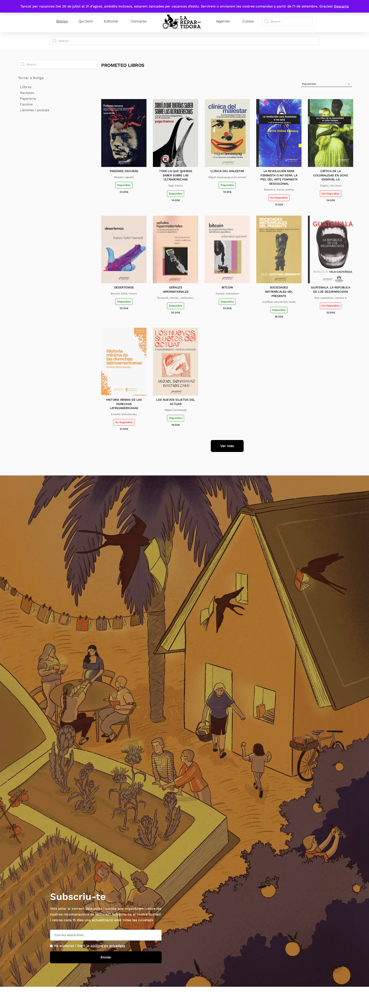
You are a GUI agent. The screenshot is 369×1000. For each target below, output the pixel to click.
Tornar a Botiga (31, 78)
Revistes (27, 93)
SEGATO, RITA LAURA (330, 185)
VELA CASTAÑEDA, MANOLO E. (330, 297)
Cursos (248, 21)
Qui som (85, 21)
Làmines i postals (34, 110)
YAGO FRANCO (175, 185)
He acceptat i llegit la (89, 946)
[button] (227, 446)
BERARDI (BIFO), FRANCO (124, 293)
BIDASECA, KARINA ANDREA (279, 189)
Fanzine (26, 104)
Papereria (28, 98)
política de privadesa (108, 946)
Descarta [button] (341, 6)
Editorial (111, 21)
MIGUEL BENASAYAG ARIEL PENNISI (227, 177)
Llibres (25, 87)
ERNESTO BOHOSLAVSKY (124, 414)
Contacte (138, 21)
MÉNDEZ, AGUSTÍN (124, 177)
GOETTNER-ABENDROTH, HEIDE (279, 301)
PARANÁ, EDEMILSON (227, 293)
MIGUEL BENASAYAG (175, 409)
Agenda (223, 21)
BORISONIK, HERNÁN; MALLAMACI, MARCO (175, 298)
